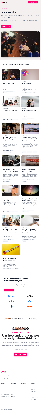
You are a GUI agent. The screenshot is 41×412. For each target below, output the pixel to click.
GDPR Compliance (4, 392)
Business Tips (12, 91)
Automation (25, 119)
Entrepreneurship (6, 91)
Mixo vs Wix (23, 385)
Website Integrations (5, 396)
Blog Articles (4, 8)
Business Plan (5, 240)
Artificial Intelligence (6, 119)
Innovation (24, 181)
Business (16, 211)
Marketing (30, 92)
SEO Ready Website (5, 394)
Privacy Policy (34, 399)
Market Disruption (30, 179)
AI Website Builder (4, 385)
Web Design (3, 387)
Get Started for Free (33, 2)
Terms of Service (34, 397)
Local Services (34, 391)
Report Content (34, 401)
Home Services (34, 385)
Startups (4, 92)
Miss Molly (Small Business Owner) (20, 349)
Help (12, 387)
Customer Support (30, 118)
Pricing (12, 385)
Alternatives (23, 383)
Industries (13, 392)
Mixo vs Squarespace (25, 387)
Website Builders (26, 211)
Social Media (25, 92)
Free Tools (13, 396)
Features (3, 383)
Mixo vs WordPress (25, 390)
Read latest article (6, 26)
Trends (17, 119)
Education (12, 268)
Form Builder (3, 390)
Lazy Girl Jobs (9, 179)
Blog (12, 394)
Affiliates (13, 390)
